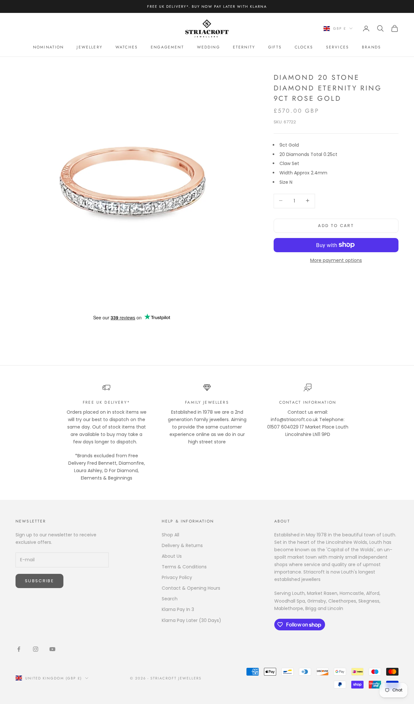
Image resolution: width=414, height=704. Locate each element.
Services (337, 47)
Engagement (167, 47)
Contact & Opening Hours (191, 588)
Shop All (170, 535)
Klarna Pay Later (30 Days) (191, 620)
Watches (126, 47)
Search (170, 598)
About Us (172, 556)
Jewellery (89, 47)
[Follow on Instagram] (35, 649)
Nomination (48, 47)
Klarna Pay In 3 (178, 609)
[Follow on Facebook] (19, 649)
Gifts (275, 47)
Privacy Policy (177, 577)
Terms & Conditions (184, 567)
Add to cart (336, 225)
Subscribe (39, 581)
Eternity (244, 47)
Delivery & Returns (182, 545)
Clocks (304, 47)
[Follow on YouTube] (52, 649)
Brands (371, 47)
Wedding (208, 47)
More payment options (336, 260)
